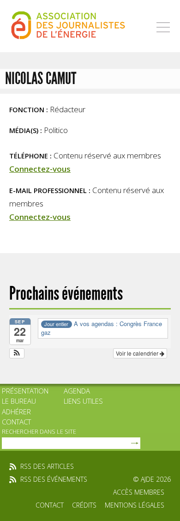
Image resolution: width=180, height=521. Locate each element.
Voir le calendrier (138, 353)
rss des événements (53, 479)
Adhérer (16, 411)
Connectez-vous (40, 169)
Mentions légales (134, 505)
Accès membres (138, 492)
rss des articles (47, 466)
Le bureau (19, 401)
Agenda (77, 390)
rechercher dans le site (39, 431)
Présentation (25, 390)
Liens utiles (83, 401)
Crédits (84, 505)
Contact (16, 421)
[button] (17, 353)
